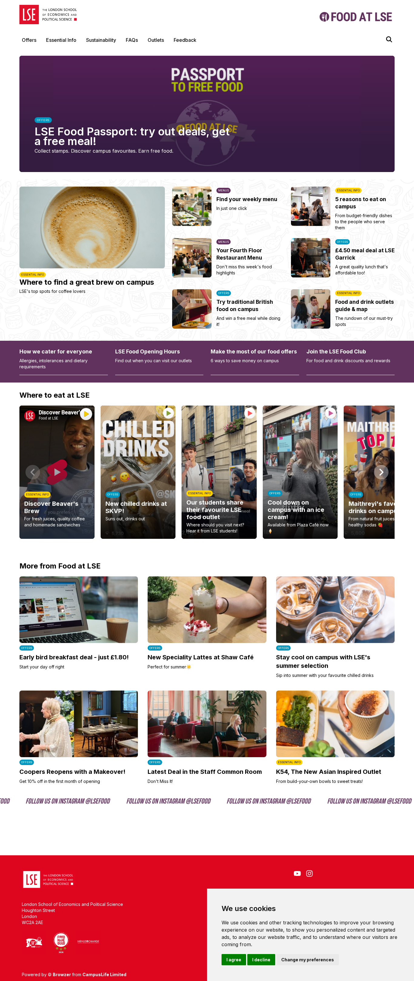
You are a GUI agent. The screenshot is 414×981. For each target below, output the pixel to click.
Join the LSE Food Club (336, 351)
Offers (29, 40)
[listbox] (207, 472)
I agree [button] (233, 959)
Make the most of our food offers (254, 351)
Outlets (156, 40)
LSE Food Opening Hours (147, 351)
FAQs (132, 40)
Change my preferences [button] (307, 959)
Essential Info (61, 40)
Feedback (185, 40)
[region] (207, 472)
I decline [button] (261, 959)
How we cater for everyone (55, 351)
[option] (57, 472)
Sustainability (101, 40)
